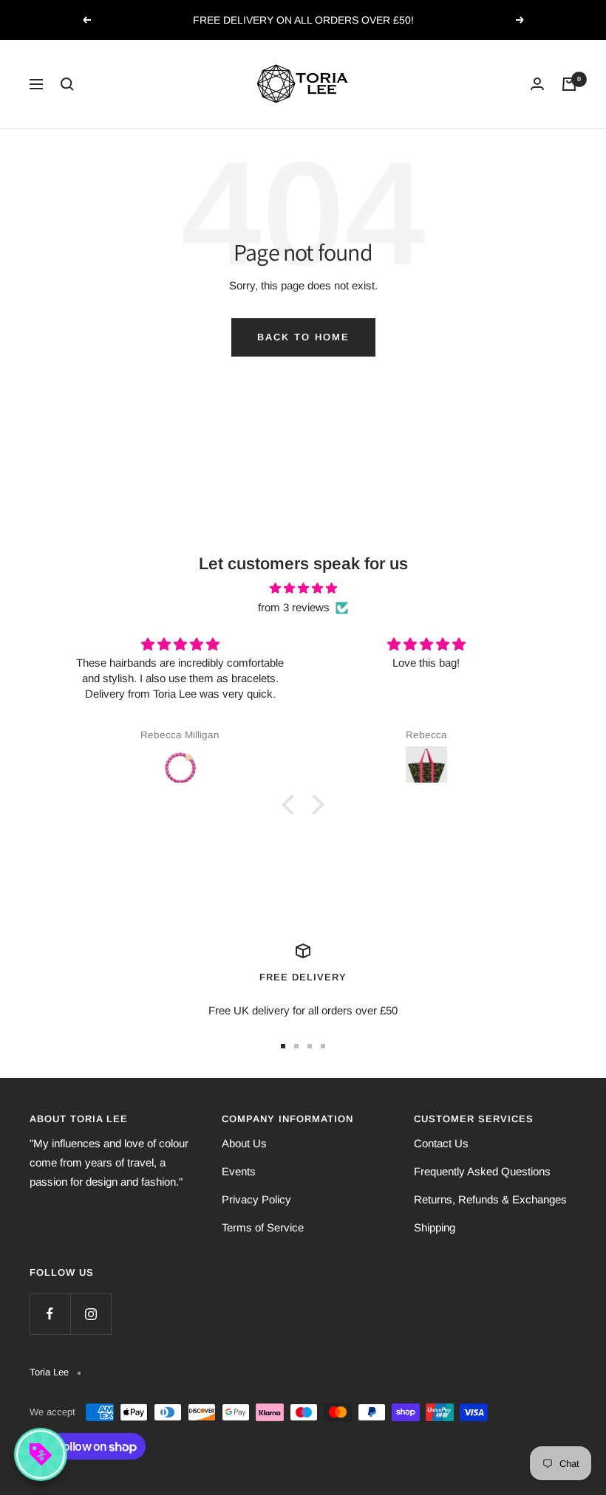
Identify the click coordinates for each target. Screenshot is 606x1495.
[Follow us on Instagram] (90, 1313)
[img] (303, 588)
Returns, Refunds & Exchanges (490, 1199)
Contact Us (441, 1143)
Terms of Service (263, 1227)
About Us (244, 1143)
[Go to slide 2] (296, 1046)
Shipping (434, 1227)
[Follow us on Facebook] (50, 1313)
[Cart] (569, 84)
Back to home (303, 337)
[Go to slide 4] (323, 1046)
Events (239, 1171)
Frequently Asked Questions (482, 1171)
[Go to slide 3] (309, 1046)
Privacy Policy (256, 1199)
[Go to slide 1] (283, 1046)
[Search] (67, 84)
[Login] (537, 84)
